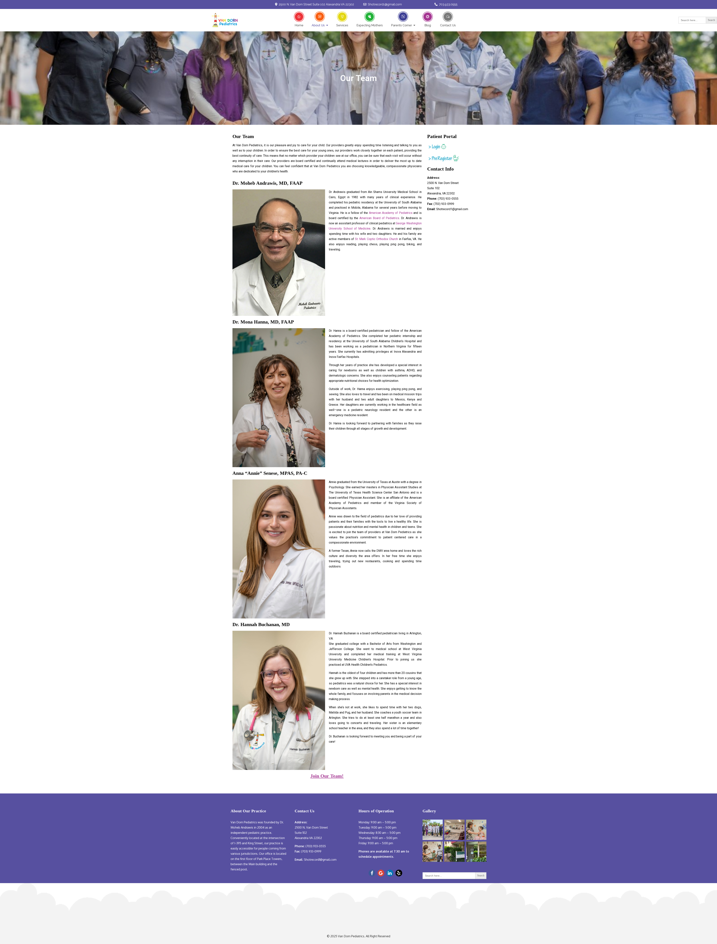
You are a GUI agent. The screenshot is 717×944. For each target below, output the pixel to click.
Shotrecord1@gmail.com (385, 4)
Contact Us (448, 25)
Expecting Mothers (369, 25)
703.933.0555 (448, 4)
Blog (427, 25)
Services (342, 25)
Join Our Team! (327, 776)
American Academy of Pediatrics (390, 213)
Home (299, 25)
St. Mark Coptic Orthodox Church (376, 239)
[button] (466, 20)
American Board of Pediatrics (379, 218)
